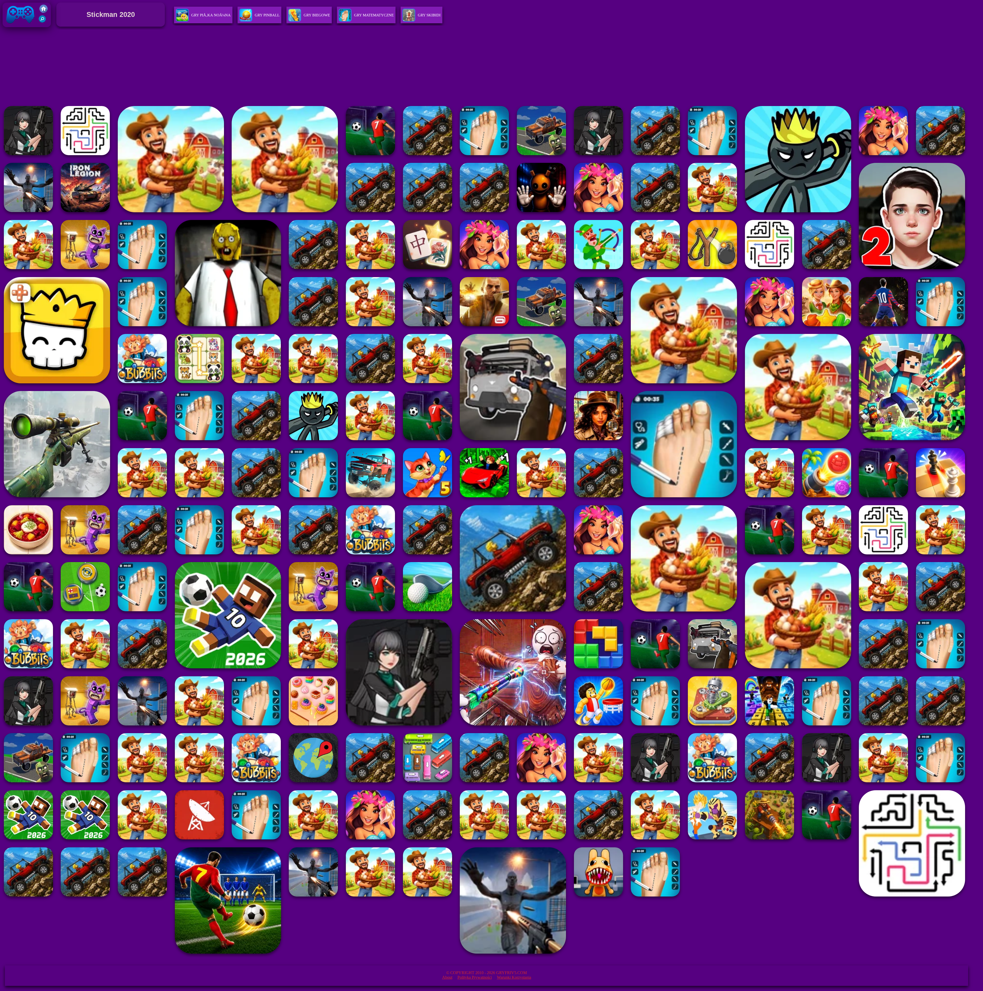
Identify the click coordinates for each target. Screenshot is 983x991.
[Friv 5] (43, 11)
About (447, 977)
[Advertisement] (491, 66)
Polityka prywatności (474, 977)
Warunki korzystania (514, 977)
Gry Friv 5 (13, 28)
